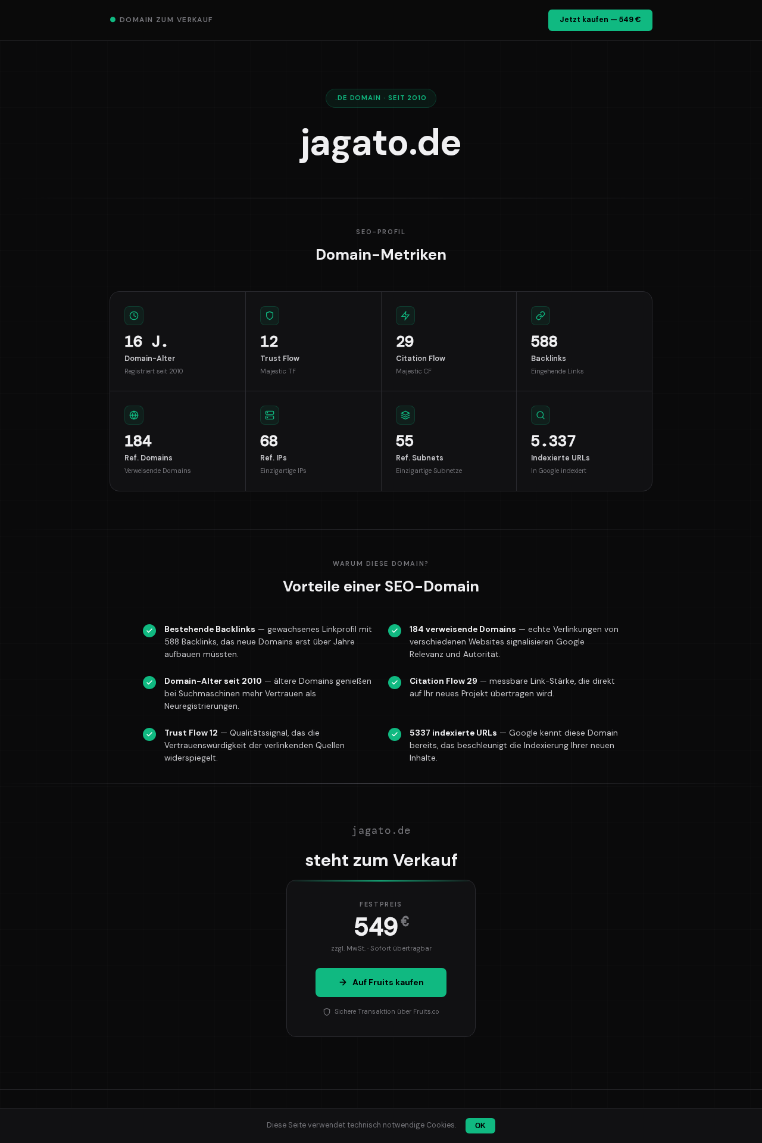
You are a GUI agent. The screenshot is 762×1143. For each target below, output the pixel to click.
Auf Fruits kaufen (388, 982)
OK (480, 1125)
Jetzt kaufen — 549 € (600, 19)
